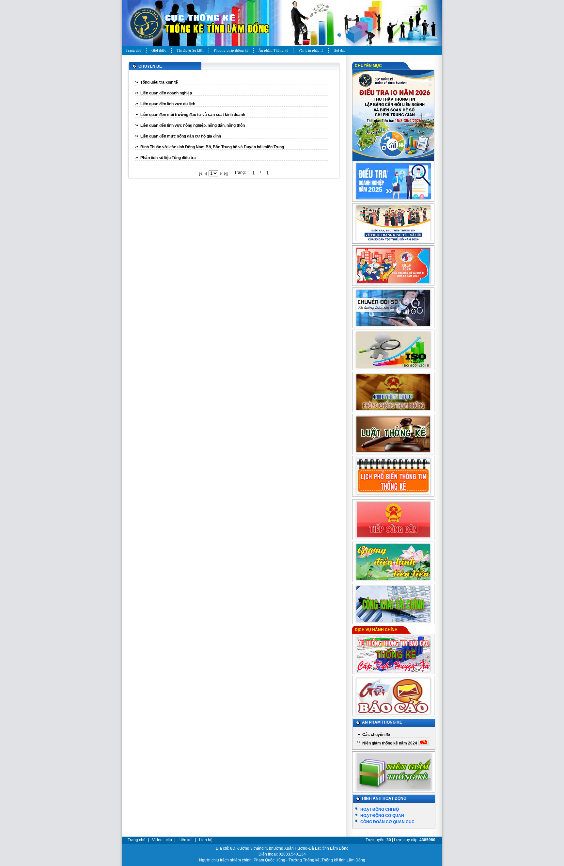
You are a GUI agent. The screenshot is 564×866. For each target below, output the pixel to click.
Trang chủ (137, 840)
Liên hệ (205, 840)
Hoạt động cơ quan (382, 815)
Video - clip (162, 840)
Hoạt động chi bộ (379, 809)
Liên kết (186, 840)
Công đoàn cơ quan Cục (387, 822)
